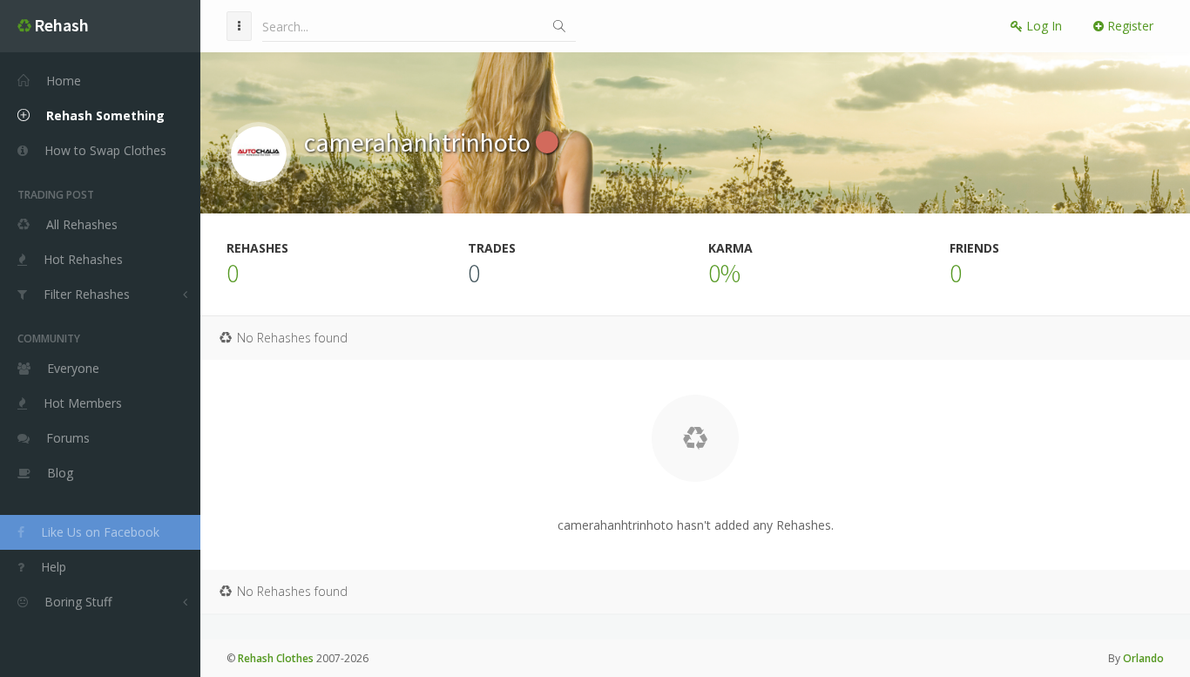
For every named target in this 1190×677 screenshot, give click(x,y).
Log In (1042, 25)
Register (1128, 25)
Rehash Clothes (276, 658)
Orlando (1143, 658)
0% (724, 272)
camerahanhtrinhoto (420, 142)
